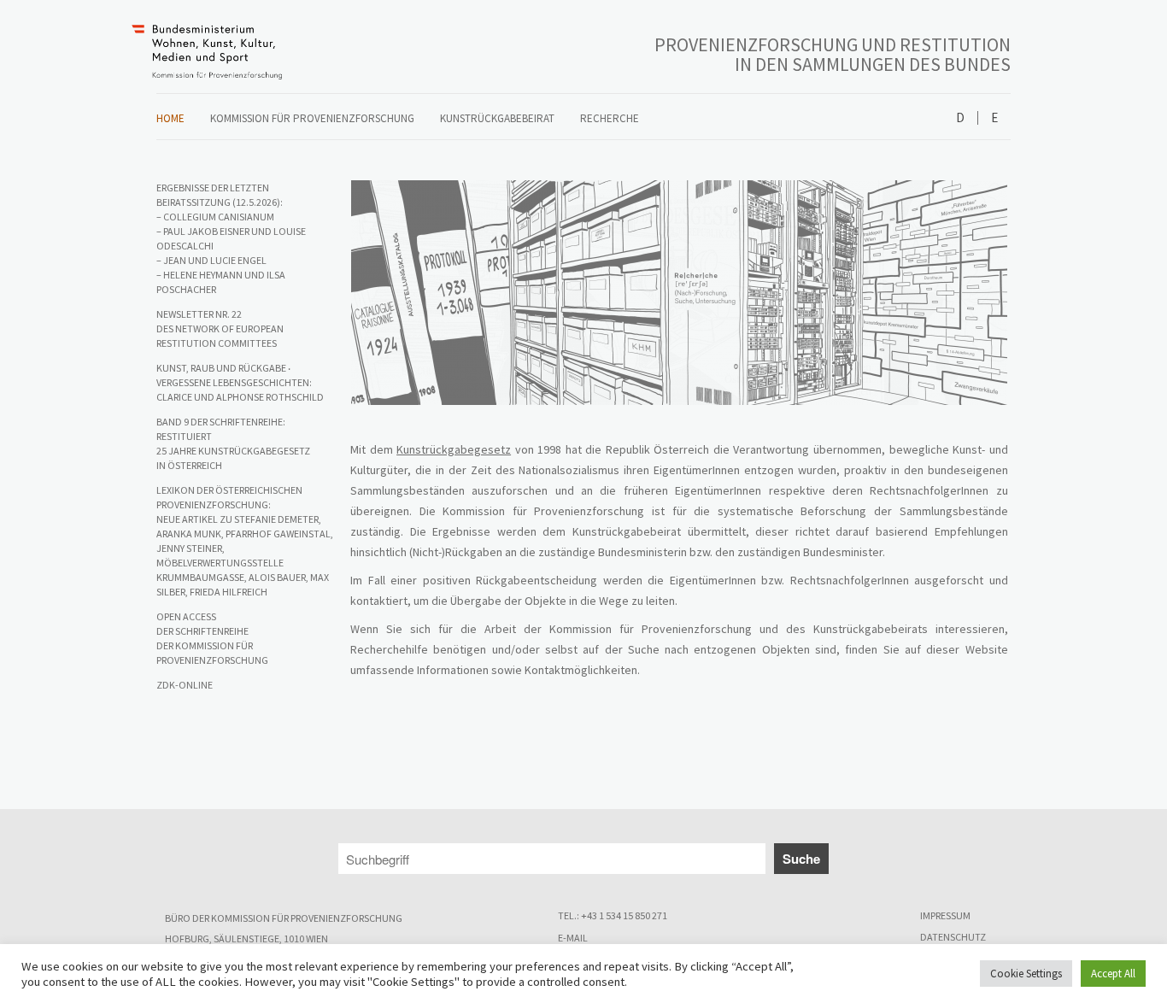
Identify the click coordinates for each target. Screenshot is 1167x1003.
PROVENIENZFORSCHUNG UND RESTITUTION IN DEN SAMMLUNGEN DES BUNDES (832, 54)
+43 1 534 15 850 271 (624, 915)
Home (170, 118)
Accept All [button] (1113, 973)
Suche (801, 858)
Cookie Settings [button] (1026, 973)
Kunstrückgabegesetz (453, 449)
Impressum (945, 915)
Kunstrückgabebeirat (497, 118)
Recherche (609, 118)
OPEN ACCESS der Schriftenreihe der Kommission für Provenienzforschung (212, 638)
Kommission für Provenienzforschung (312, 118)
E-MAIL (573, 937)
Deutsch (960, 118)
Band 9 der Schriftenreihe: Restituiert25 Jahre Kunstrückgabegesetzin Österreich (233, 443)
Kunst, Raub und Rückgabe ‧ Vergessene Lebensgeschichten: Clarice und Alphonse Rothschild (240, 382)
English (994, 118)
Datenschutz (953, 936)
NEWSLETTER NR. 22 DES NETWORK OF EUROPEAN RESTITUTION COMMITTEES (220, 328)
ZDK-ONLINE (184, 684)
